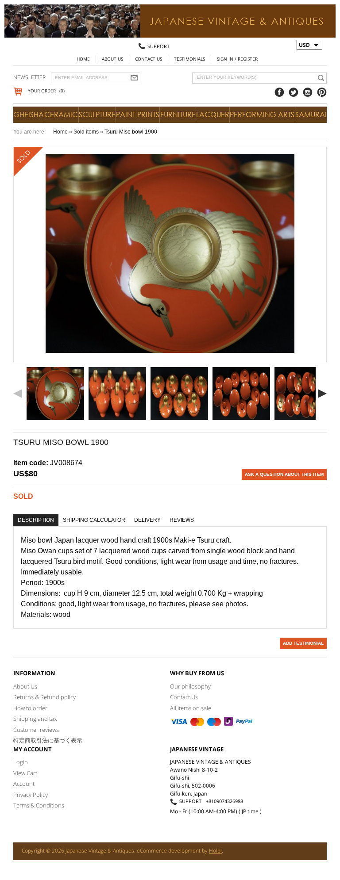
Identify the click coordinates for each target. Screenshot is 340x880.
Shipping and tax (35, 719)
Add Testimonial (303, 643)
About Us (112, 59)
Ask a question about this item (284, 474)
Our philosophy (190, 686)
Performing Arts (262, 114)
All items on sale (190, 708)
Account (24, 784)
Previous (17, 393)
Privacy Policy (30, 795)
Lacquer (212, 114)
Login (20, 762)
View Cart (25, 773)
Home (83, 59)
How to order (30, 708)
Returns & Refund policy (44, 697)
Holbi (215, 850)
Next (322, 393)
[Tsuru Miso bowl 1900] (55, 393)
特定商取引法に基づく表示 (47, 740)
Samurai (311, 114)
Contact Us (148, 59)
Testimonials (189, 59)
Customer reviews (36, 730)
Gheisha (28, 114)
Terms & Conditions (38, 805)
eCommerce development (169, 850)
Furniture (177, 114)
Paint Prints (137, 114)
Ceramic (61, 114)
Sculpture (97, 114)
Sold (23, 496)
